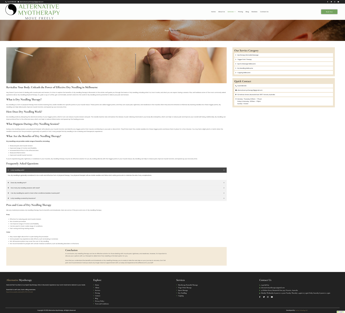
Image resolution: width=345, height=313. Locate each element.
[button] (231, 12)
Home (213, 12)
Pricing (240, 12)
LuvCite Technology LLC (301, 310)
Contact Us (264, 12)
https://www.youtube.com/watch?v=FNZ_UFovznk (19, 292)
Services (231, 12)
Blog (247, 12)
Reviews (254, 12)
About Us (221, 12)
